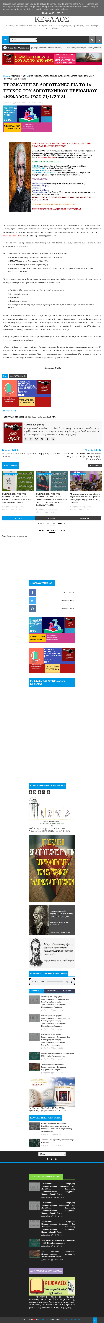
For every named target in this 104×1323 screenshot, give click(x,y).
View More (96, 465)
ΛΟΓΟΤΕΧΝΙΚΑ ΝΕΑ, (35, 102)
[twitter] (51, 1159)
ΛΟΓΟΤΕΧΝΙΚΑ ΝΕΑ (18, 76)
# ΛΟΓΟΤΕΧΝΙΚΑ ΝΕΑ (18, 376)
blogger (18, 518)
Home (5, 76)
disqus (51, 518)
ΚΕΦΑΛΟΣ (52, 19)
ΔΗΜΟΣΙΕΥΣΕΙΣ (36, 991)
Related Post (10, 465)
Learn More (48, 13)
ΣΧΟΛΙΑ (67, 991)
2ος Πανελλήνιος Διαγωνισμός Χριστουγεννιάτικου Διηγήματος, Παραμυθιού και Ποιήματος (53, 1067)
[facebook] (47, 1159)
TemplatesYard (44, 1320)
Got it (60, 13)
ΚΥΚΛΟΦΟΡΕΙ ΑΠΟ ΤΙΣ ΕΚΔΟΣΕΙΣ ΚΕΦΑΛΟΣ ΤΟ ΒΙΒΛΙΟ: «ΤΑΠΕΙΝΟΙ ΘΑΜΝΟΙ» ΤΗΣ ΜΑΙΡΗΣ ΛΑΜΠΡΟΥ (17, 498)
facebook (84, 518)
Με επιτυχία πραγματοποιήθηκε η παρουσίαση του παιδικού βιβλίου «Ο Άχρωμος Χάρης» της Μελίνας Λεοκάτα (85, 498)
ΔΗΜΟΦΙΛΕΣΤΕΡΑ (52, 991)
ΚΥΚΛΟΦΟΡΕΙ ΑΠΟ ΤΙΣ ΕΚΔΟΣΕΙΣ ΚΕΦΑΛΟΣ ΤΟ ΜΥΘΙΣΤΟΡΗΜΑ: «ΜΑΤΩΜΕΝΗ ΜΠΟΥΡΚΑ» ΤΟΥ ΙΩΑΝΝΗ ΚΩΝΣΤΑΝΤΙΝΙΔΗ (51, 499)
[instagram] (55, 1159)
